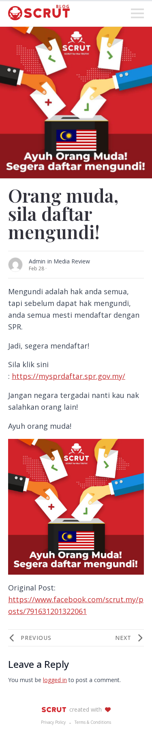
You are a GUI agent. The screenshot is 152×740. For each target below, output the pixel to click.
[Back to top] (132, 720)
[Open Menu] (137, 13)
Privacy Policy (53, 722)
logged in (55, 680)
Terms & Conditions (93, 722)
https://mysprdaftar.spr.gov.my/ (68, 376)
